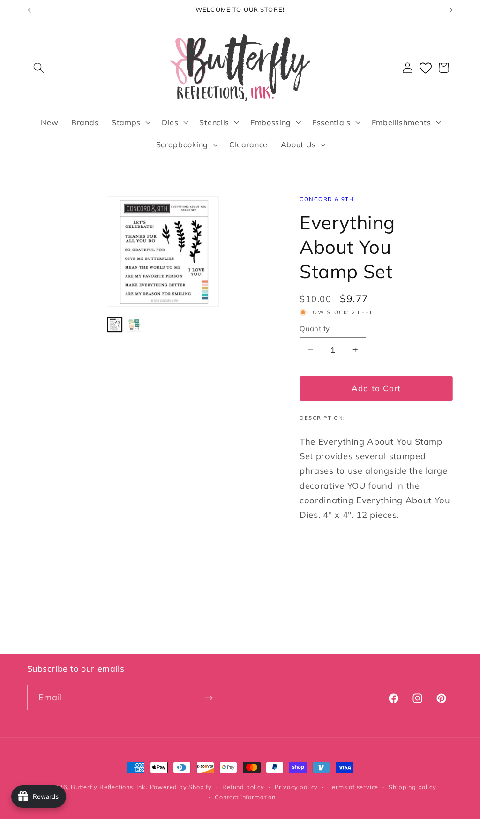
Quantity (315, 328)
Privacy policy (296, 786)
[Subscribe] (209, 697)
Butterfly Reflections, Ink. (109, 786)
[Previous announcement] (29, 10)
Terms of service (353, 786)
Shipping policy (412, 786)
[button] (39, 68)
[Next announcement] (451, 10)
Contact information (245, 797)
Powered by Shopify (181, 786)
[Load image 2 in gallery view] (134, 325)
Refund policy (243, 786)
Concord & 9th (327, 199)
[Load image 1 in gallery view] (115, 325)
